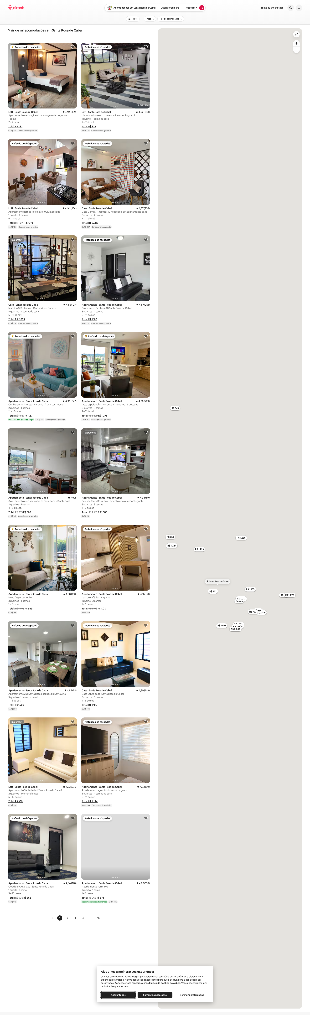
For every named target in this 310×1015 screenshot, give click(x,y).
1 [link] (59, 918)
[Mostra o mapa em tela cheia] (296, 34)
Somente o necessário (155, 995)
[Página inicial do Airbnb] (16, 7)
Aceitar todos (118, 995)
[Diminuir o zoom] (296, 50)
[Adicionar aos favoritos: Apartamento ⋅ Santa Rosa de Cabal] (145, 239)
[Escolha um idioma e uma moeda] (290, 8)
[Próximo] (106, 918)
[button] (15, 126)
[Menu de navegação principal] (299, 8)
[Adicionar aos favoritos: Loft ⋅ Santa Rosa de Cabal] (72, 46)
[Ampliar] (296, 43)
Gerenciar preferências (192, 995)
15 (98, 918)
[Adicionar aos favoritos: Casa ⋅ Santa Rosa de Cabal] (145, 143)
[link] (52, 918)
